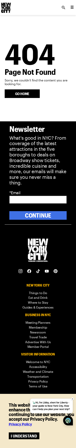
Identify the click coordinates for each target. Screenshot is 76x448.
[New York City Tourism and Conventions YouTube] (46, 271)
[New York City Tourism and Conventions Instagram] (20, 271)
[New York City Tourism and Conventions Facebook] (29, 271)
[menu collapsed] (72, 8)
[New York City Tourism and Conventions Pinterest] (55, 271)
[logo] (5, 6)
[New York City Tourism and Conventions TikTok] (38, 271)
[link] (38, 293)
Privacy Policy (20, 424)
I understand (24, 435)
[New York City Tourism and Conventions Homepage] (38, 251)
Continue (38, 215)
